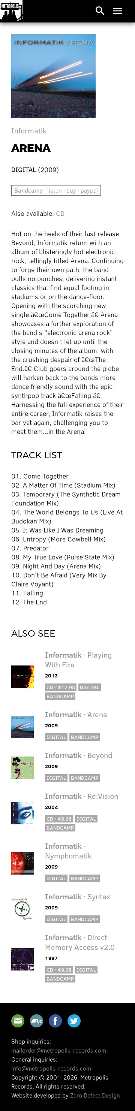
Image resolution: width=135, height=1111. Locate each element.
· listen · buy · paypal (56, 190)
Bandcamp (60, 696)
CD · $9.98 (59, 818)
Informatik (28, 130)
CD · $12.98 (60, 687)
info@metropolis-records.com (51, 1068)
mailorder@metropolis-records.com (58, 1050)
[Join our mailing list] (17, 1020)
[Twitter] (74, 1020)
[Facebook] (55, 1020)
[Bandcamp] (36, 1020)
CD (60, 213)
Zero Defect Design (95, 1095)
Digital (89, 687)
